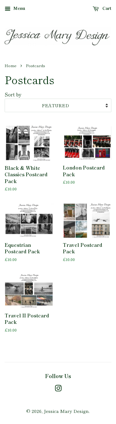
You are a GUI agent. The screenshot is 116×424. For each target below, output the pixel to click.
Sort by (13, 94)
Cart (106, 8)
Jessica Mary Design (66, 411)
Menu (18, 8)
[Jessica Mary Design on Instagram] (58, 389)
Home (10, 65)
